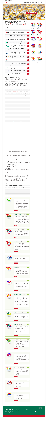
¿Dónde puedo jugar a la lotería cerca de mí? (11, 194)
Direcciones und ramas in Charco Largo (15, 107)
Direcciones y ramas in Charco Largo (15, 105)
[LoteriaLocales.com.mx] (11, 3)
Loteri (9, 23)
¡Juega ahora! (28, 32)
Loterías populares (32, 2)
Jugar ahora (16, 210)
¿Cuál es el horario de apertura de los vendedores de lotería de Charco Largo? (15, 187)
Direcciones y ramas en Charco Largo (15, 89)
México (8, 405)
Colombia (27, 408)
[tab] (17, 185)
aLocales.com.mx (12, 23)
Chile (26, 410)
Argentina (27, 409)
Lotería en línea (40, 2)
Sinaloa (10, 405)
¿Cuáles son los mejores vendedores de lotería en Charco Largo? (14, 185)
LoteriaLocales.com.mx (12, 171)
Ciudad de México (24, 24)
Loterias (6, 405)
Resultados (36, 2)
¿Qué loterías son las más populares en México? (12, 189)
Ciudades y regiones (26, 2)
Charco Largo (25, 214)
